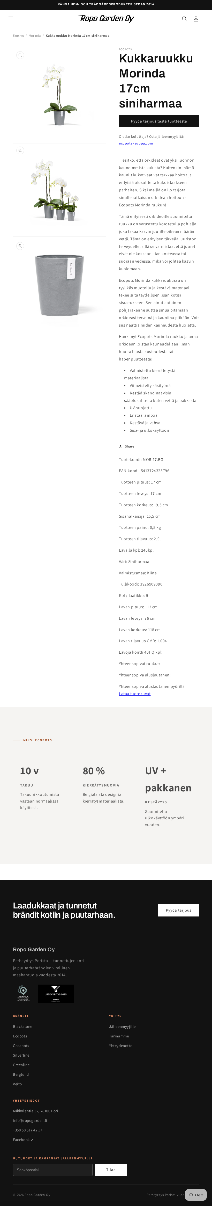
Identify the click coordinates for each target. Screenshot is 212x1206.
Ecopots (20, 1036)
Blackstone (22, 1026)
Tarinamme (119, 1036)
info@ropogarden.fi (30, 1120)
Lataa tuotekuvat (135, 693)
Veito (17, 1083)
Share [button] (129, 446)
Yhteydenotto (120, 1045)
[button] (11, 19)
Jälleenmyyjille (122, 1026)
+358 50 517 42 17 (27, 1130)
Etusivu (18, 35)
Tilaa (111, 1169)
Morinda (35, 35)
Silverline (21, 1055)
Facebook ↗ (23, 1139)
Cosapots (21, 1045)
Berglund (21, 1074)
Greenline (21, 1064)
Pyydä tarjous (178, 910)
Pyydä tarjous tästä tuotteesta (159, 121)
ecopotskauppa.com (136, 143)
